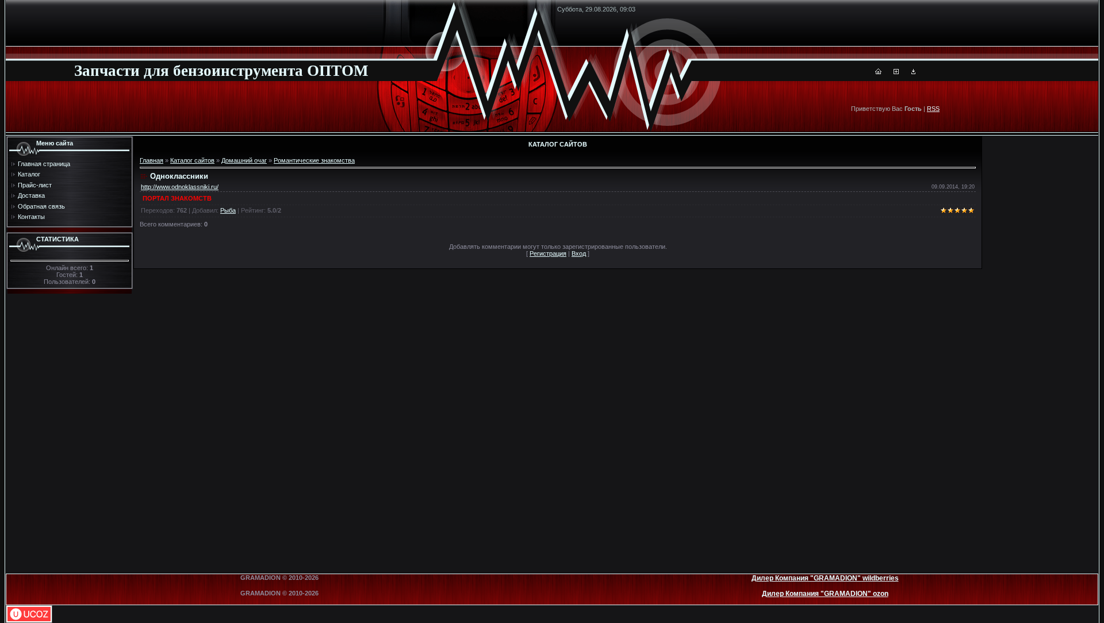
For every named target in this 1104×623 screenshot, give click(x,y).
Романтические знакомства (314, 160)
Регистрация (548, 253)
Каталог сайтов (192, 160)
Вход (579, 253)
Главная (151, 160)
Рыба (228, 210)
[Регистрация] (896, 71)
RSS (933, 108)
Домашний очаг (244, 160)
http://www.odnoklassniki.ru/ (179, 186)
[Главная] (878, 71)
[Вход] (913, 71)
